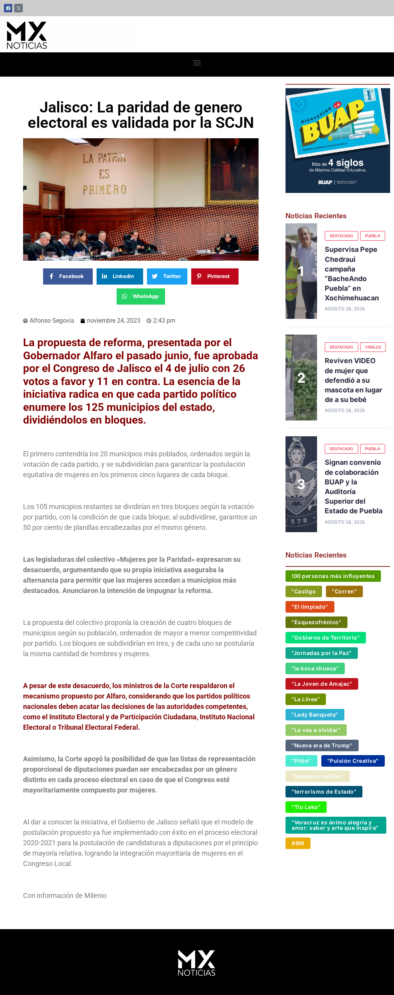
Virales (373, 347)
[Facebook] (8, 8)
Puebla (372, 235)
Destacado (341, 235)
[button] (197, 62)
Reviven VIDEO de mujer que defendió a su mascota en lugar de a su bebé (353, 380)
